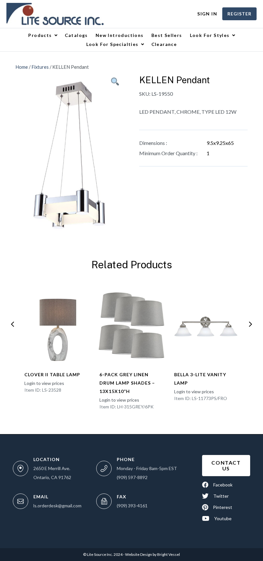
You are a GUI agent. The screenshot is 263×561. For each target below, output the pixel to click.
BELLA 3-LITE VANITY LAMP (200, 379)
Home (21, 67)
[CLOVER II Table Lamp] (56, 325)
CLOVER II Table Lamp (52, 374)
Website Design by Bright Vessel (152, 554)
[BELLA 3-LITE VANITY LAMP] (206, 325)
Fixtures (40, 67)
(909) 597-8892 (132, 477)
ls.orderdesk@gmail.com (57, 505)
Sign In (207, 13)
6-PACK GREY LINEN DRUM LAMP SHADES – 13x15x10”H (127, 383)
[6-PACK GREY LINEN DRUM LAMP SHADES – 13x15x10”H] (131, 325)
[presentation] (12, 324)
